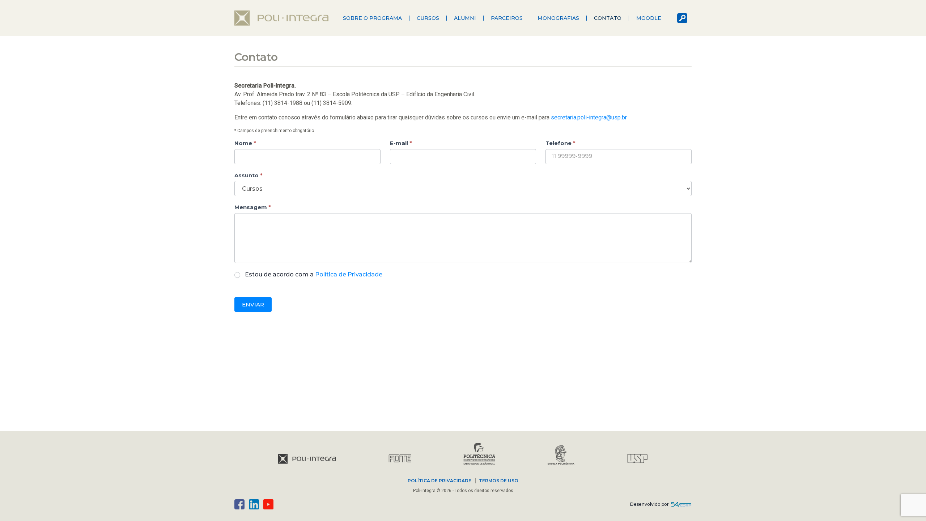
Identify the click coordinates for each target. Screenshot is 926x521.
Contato (607, 18)
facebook (239, 504)
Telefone (560, 143)
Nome (245, 143)
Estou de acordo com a (313, 274)
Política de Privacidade (348, 274)
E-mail (401, 143)
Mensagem (252, 207)
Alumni (465, 18)
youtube (268, 504)
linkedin (254, 504)
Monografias (558, 18)
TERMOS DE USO (498, 480)
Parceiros (507, 18)
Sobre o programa (372, 18)
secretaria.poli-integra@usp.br (589, 117)
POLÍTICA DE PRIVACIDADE (439, 480)
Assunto (248, 175)
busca (682, 18)
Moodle (648, 18)
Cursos (428, 18)
